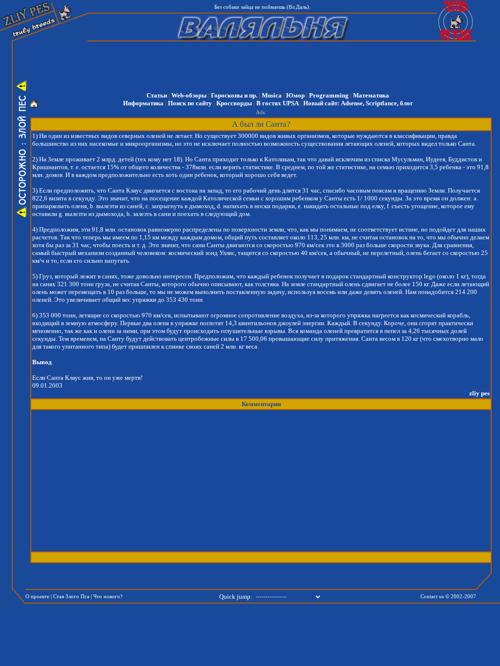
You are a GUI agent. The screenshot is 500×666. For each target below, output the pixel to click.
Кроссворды (234, 103)
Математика (371, 95)
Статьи (156, 95)
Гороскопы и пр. (234, 95)
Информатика (143, 103)
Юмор (295, 95)
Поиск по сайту (190, 103)
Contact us (432, 596)
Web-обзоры (189, 95)
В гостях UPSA (277, 103)
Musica (272, 95)
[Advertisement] (268, 63)
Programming (329, 95)
